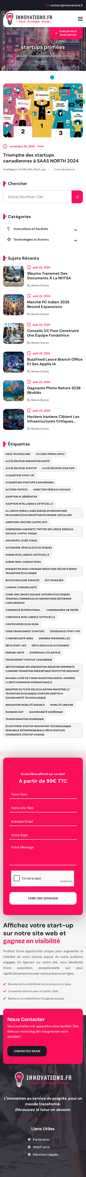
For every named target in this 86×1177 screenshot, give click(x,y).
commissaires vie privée (62, 610)
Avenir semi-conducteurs (23, 562)
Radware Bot (14, 712)
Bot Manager (54, 580)
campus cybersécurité (21, 587)
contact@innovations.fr (66, 5)
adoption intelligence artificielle (29, 504)
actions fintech (16, 489)
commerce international (23, 610)
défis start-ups (15, 645)
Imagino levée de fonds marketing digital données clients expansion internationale (40, 680)
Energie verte (14, 652)
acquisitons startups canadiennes (29, 482)
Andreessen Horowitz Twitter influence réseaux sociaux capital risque (39, 531)
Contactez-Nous (27, 1051)
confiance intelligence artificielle (30, 617)
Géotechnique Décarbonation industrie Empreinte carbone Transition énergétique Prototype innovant (42, 669)
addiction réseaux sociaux (51, 489)
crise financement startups (24, 631)
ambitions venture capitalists (26, 522)
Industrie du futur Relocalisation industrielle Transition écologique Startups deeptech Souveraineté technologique (37, 694)
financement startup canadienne (28, 659)
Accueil (22, 56)
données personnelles (54, 638)
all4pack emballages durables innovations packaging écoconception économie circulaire (38, 513)
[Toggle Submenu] (75, 229)
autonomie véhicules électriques (28, 547)
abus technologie (17, 454)
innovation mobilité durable (25, 705)
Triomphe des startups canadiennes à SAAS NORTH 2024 (40, 158)
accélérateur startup (21, 468)
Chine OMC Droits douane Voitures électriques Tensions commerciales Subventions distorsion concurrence (38, 599)
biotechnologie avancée (22, 580)
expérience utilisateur (45, 652)
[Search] (77, 196)
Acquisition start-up (19, 475)
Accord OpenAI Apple (50, 454)
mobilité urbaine (61, 705)
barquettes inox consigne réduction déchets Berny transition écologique (41, 571)
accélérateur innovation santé (27, 461)
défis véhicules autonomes (50, 645)
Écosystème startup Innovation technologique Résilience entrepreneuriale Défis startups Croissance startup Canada (38, 730)
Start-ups (40, 169)
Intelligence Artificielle (18, 169)
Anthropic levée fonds (21, 540)
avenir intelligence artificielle (27, 555)
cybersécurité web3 (19, 638)
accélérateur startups (58, 468)
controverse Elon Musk (22, 624)
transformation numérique (24, 719)
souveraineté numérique (46, 712)
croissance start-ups (65, 631)
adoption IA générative (21, 496)
